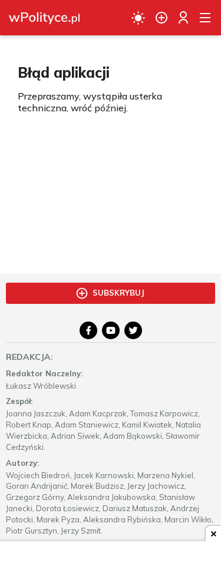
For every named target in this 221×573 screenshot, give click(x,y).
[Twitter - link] (133, 330)
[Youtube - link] (111, 330)
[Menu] (205, 18)
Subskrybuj (118, 292)
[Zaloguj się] (183, 18)
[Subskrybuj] (161, 18)
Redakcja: (29, 357)
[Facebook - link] (88, 330)
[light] (138, 17)
